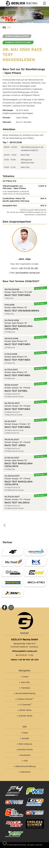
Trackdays (25, 688)
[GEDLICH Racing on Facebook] (4, 607)
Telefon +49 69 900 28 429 (24, 659)
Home (25, 676)
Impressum (25, 772)
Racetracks (25, 755)
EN (9, 27)
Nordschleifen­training (25, 693)
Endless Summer (25, 699)
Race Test (25, 682)
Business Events (25, 749)
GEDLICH (24, 3)
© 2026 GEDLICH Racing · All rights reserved (24, 845)
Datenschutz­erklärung (25, 766)
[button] (4, 843)
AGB (26, 760)
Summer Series (25, 715)
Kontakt (25, 738)
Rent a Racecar (25, 744)
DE (4, 27)
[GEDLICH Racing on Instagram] (11, 607)
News (25, 732)
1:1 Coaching (25, 704)
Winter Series (25, 710)
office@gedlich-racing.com (24, 651)
